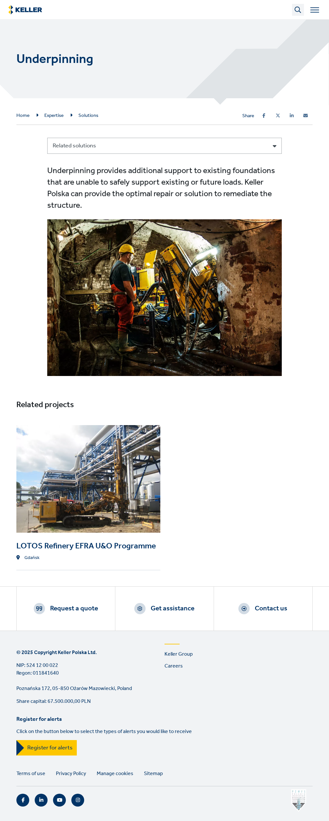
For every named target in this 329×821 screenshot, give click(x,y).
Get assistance (172, 608)
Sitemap (153, 774)
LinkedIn (41, 800)
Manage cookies (115, 774)
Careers (173, 666)
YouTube (59, 800)
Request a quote (74, 608)
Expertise (54, 115)
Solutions (88, 115)
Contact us (271, 608)
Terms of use (30, 774)
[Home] (25, 10)
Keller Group (178, 654)
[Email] (305, 115)
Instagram (77, 800)
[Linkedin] (292, 115)
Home (23, 115)
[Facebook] (263, 115)
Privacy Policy (71, 774)
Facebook (22, 800)
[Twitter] (278, 115)
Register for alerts (50, 747)
